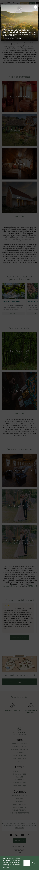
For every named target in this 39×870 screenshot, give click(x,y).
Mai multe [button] (6, 867)
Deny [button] (33, 863)
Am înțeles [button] (27, 863)
